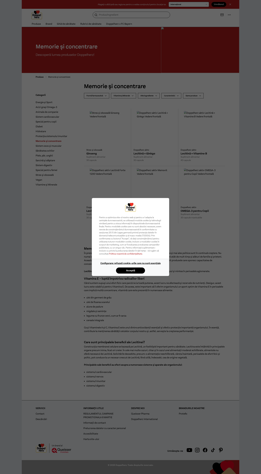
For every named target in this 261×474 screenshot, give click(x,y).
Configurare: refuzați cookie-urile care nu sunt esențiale (130, 263)
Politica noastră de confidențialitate (125, 254)
